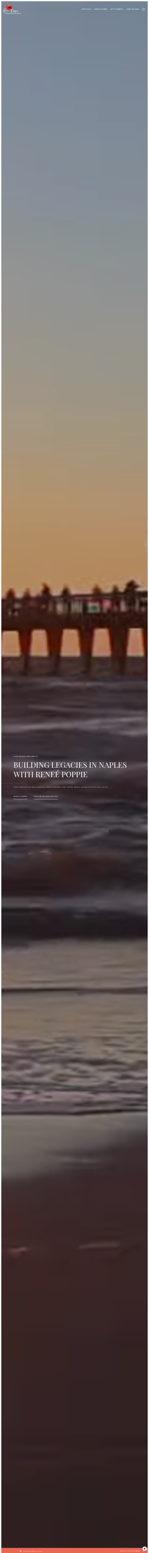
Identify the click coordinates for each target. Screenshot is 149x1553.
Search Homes (100, 9)
